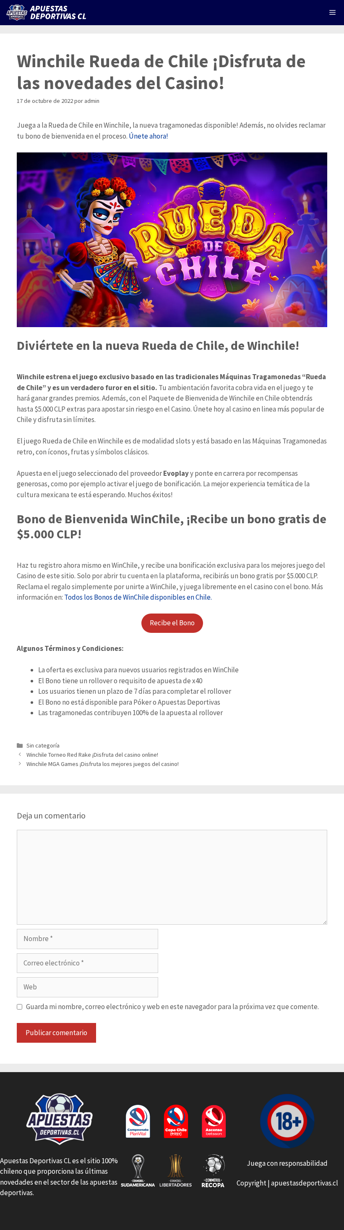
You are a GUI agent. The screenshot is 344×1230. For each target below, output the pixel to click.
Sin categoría (43, 745)
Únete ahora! (148, 136)
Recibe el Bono (172, 622)
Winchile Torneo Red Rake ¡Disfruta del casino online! (92, 754)
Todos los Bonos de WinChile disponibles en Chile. (137, 597)
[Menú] (332, 12)
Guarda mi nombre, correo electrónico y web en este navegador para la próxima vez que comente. (172, 1006)
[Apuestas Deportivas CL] (48, 12)
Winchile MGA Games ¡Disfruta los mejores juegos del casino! (102, 764)
